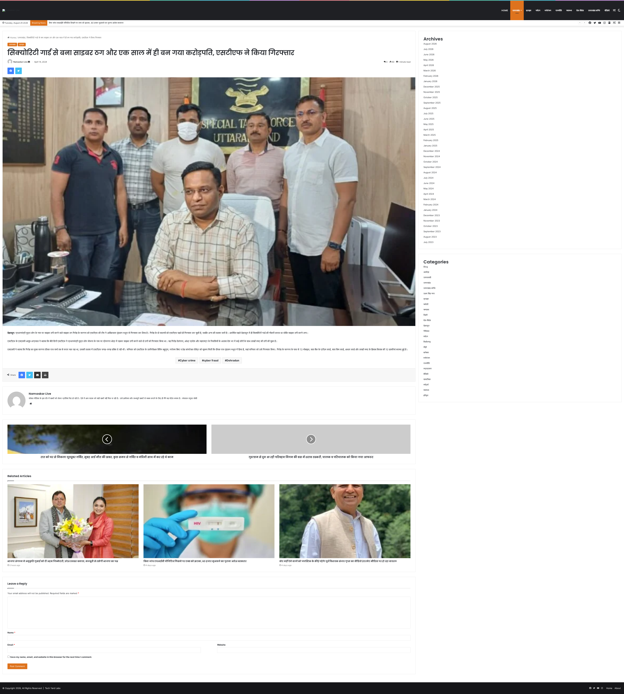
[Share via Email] (37, 375)
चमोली (425, 304)
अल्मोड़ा (426, 272)
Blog (425, 266)
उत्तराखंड (516, 10)
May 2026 (428, 59)
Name (11, 632)
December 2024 (431, 151)
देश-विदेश (580, 10)
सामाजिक (427, 379)
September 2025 (432, 102)
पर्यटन (538, 10)
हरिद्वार (425, 395)
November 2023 (431, 220)
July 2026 (428, 49)
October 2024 (430, 161)
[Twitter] (18, 71)
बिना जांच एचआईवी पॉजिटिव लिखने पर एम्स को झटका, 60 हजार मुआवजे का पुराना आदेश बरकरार (195, 561)
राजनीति (559, 10)
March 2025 (429, 135)
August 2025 (430, 108)
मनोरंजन (548, 10)
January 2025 (430, 145)
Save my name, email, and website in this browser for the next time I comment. (51, 657)
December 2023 (431, 215)
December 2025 (431, 86)
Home (504, 10)
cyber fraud (211, 360)
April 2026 (428, 65)
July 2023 (428, 242)
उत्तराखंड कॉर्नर (594, 10)
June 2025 (428, 118)
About (618, 688)
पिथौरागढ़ (427, 341)
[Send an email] (29, 62)
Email (11, 644)
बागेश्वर (426, 352)
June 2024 (428, 183)
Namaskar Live (20, 62)
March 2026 (429, 70)
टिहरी (425, 315)
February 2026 (430, 76)
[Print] (45, 375)
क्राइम (528, 10)
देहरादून (426, 325)
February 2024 (430, 204)
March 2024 (429, 199)
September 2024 (432, 167)
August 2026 (430, 43)
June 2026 (428, 54)
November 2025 (431, 92)
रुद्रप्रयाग (427, 368)
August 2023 (430, 236)
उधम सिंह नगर (429, 293)
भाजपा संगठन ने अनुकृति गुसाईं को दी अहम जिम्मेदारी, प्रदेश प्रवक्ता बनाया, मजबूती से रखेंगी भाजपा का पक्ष (62, 561)
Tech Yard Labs (52, 688)
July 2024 (428, 177)
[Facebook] (10, 71)
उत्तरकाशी (427, 277)
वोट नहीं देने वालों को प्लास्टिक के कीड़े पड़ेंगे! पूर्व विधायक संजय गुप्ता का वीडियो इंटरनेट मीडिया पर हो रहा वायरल (91, 22)
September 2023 (432, 231)
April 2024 (428, 194)
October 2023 (430, 226)
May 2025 (428, 124)
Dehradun (233, 360)
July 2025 (428, 113)
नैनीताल (426, 331)
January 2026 (430, 81)
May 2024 (428, 188)
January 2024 (430, 210)
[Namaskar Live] (11, 10)
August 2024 (430, 172)
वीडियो (607, 10)
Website (221, 644)
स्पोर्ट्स (426, 384)
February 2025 (430, 140)
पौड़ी (425, 347)
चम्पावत (426, 309)
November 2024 (431, 156)
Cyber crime (187, 360)
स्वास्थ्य (569, 10)
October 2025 (430, 97)
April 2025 (428, 129)
